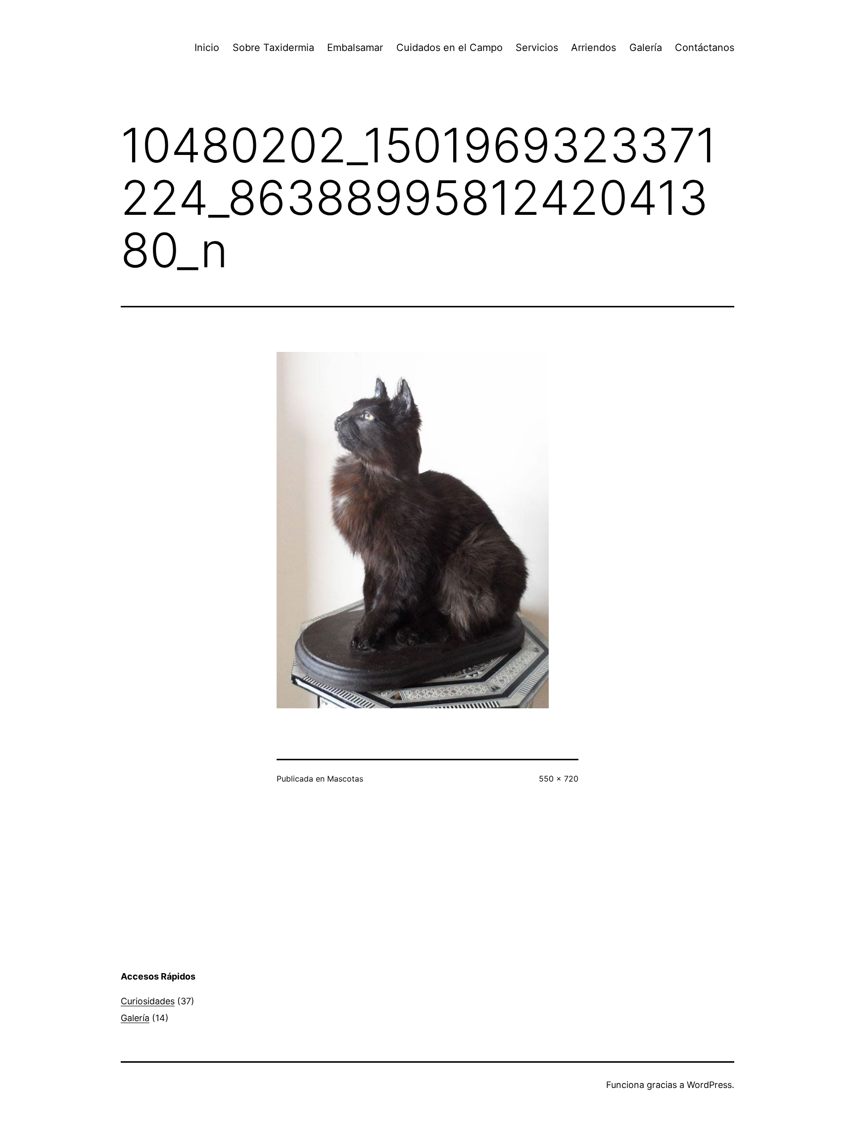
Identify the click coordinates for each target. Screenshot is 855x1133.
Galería (645, 47)
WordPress (709, 1085)
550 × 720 (558, 779)
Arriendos (593, 47)
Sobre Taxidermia (273, 47)
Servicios (537, 47)
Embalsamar (355, 47)
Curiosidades (148, 1001)
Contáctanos (704, 47)
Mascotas (345, 779)
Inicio (206, 47)
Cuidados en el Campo (449, 47)
